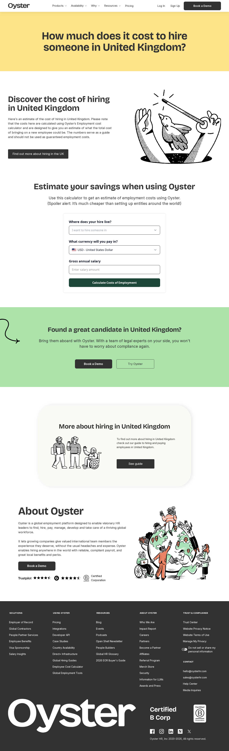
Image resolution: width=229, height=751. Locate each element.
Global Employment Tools (67, 672)
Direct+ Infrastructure (65, 653)
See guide (135, 463)
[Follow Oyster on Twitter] (189, 731)
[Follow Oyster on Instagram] (161, 731)
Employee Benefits (20, 641)
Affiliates (144, 653)
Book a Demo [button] (202, 6)
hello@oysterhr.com (194, 671)
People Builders (105, 647)
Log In (161, 6)
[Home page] (79, 716)
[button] (59, 6)
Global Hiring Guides (65, 660)
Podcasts (101, 634)
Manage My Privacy (194, 641)
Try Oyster (135, 364)
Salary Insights (17, 653)
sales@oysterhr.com (195, 677)
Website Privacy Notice (197, 628)
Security (144, 672)
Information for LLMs (151, 679)
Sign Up (175, 6)
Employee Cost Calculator (68, 666)
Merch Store (147, 666)
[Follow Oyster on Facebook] (152, 731)
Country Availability (64, 647)
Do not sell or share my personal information (202, 649)
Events (100, 628)
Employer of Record (21, 622)
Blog (98, 622)
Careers (144, 634)
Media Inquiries (192, 690)
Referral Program (150, 660)
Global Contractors (20, 628)
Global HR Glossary (107, 653)
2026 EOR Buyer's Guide (110, 660)
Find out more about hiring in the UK (38, 154)
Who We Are (147, 622)
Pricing (57, 622)
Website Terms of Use (196, 634)
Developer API (61, 634)
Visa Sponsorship (19, 647)
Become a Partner (150, 647)
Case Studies (60, 641)
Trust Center (190, 622)
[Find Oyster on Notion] (180, 731)
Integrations (59, 628)
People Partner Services (23, 634)
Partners (144, 641)
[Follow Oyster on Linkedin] (171, 731)
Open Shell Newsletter (109, 641)
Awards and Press (150, 685)
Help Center (190, 683)
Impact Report (148, 628)
